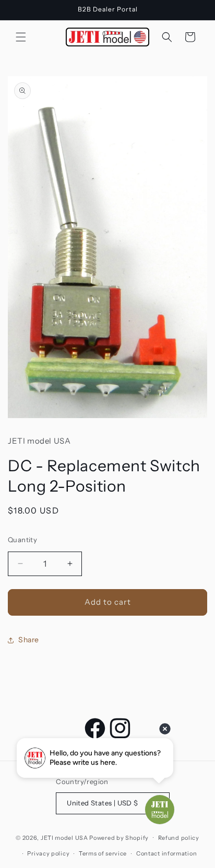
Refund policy (178, 837)
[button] (20, 37)
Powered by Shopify (119, 837)
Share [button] (28, 639)
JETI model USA (64, 837)
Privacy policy (48, 853)
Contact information (166, 853)
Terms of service (103, 853)
